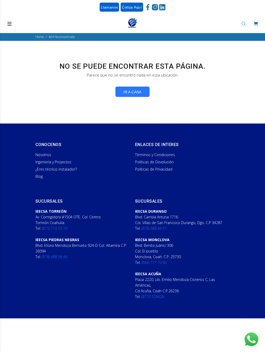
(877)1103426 (153, 296)
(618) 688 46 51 (154, 228)
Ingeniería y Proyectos (53, 161)
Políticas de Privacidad (153, 169)
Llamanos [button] (109, 7)
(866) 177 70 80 (154, 262)
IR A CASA (132, 92)
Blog (39, 176)
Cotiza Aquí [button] (132, 7)
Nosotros (43, 154)
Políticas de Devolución (154, 161)
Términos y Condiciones (155, 154)
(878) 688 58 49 (54, 256)
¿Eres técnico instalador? (56, 169)
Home (39, 37)
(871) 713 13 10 (54, 228)
